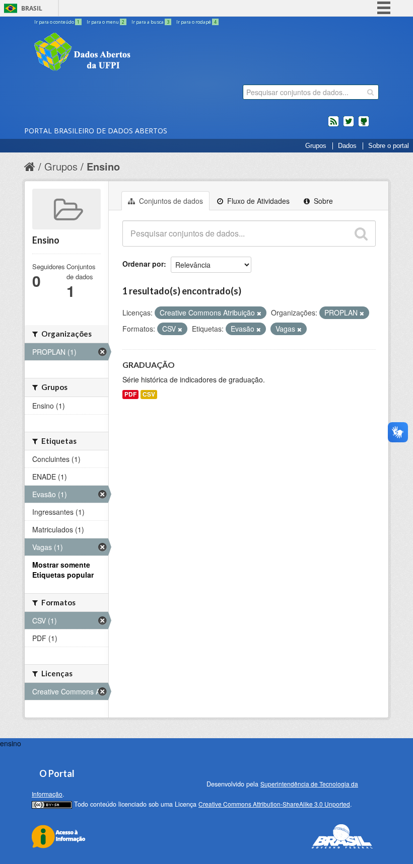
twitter (348, 125)
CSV (149, 394)
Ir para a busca (150, 22)
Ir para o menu (105, 22)
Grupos (315, 145)
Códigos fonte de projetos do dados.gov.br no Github (364, 125)
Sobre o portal (388, 145)
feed (333, 125)
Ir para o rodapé (196, 22)
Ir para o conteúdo (57, 22)
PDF (130, 394)
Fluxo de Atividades (257, 201)
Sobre (322, 201)
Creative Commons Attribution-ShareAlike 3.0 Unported (274, 804)
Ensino (103, 166)
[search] (370, 92)
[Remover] (259, 313)
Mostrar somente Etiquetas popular (63, 570)
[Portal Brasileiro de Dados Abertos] (142, 53)
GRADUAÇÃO (148, 364)
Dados (347, 145)
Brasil (31, 8)
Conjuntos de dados (170, 201)
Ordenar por (143, 264)
